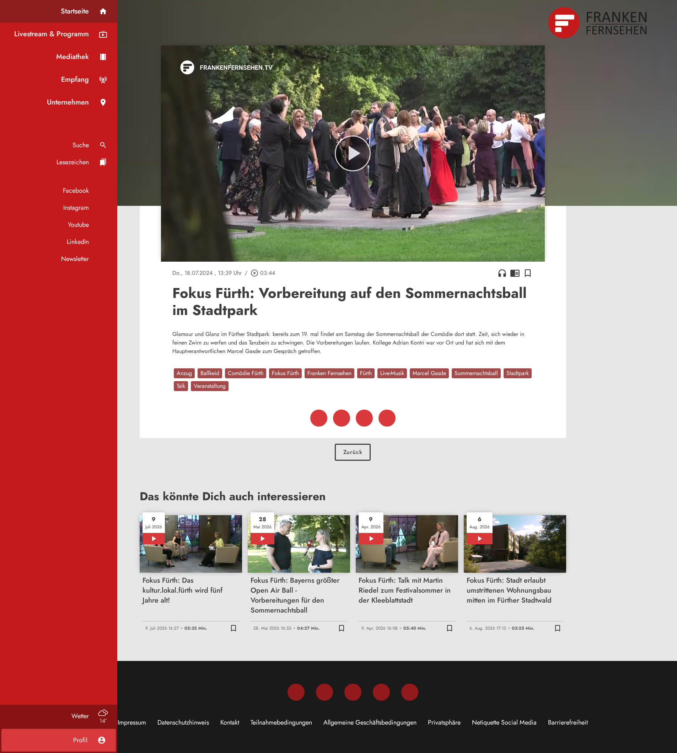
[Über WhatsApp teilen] (364, 418)
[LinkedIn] (381, 692)
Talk (181, 386)
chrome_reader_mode (515, 273)
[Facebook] (296, 692)
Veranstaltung (210, 386)
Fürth (366, 373)
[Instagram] (324, 692)
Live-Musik (392, 373)
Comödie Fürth (245, 373)
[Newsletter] (409, 692)
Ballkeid (209, 373)
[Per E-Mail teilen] (387, 418)
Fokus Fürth (285, 373)
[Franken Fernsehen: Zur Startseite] (598, 22)
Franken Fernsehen (329, 373)
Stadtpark (517, 373)
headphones (502, 273)
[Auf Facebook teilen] (318, 418)
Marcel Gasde (429, 373)
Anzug (184, 373)
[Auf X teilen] (341, 418)
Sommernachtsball (476, 373)
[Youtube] (352, 692)
